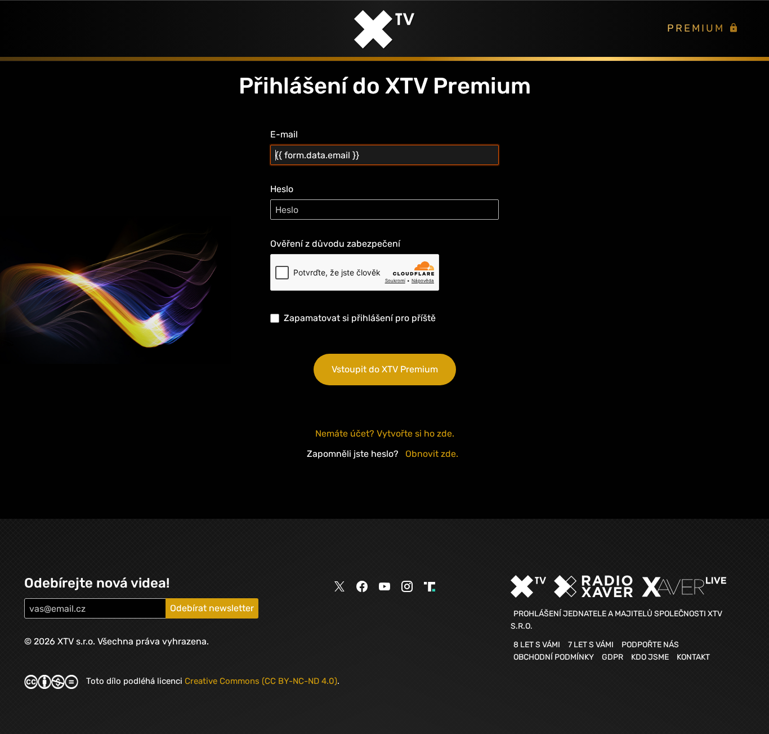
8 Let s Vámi (536, 644)
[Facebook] (362, 586)
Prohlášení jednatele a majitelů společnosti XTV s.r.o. (616, 619)
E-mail (284, 134)
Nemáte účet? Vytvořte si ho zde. (384, 433)
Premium (697, 28)
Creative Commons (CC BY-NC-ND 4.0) (261, 681)
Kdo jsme (650, 656)
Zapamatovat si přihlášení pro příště (360, 318)
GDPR (612, 656)
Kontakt (693, 656)
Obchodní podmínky (553, 656)
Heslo (281, 189)
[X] (339, 587)
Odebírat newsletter (212, 608)
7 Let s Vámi (591, 644)
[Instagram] (407, 586)
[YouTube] (384, 586)
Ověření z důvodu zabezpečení (335, 243)
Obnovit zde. (431, 453)
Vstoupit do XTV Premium (385, 369)
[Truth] (429, 587)
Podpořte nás (650, 644)
